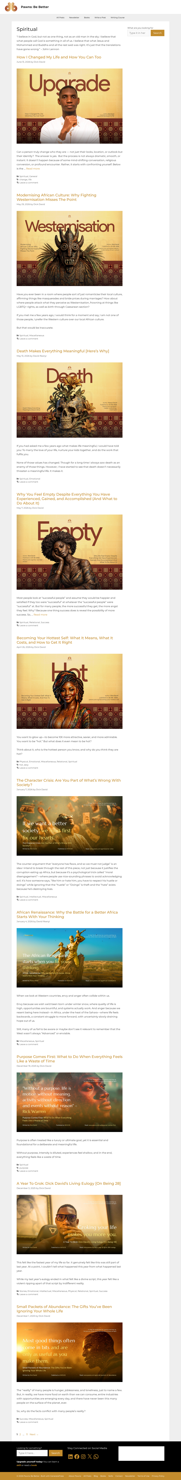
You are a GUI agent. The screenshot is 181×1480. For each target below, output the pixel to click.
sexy (26, 765)
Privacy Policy (158, 1476)
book (34, 1465)
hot (21, 765)
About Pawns (75, 1476)
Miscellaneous (36, 335)
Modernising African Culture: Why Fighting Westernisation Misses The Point (56, 197)
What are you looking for (140, 28)
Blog (96, 1476)
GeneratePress (57, 1476)
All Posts (60, 17)
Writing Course (117, 17)
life (30, 179)
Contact (119, 1476)
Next (34, 1434)
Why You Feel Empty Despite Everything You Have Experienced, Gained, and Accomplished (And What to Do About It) (67, 498)
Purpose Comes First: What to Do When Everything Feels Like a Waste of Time (70, 1058)
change (23, 179)
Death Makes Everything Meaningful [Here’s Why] (63, 351)
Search (157, 32)
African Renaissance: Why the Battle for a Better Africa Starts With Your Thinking (67, 914)
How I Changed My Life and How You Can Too (59, 57)
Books (87, 17)
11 (27, 1434)
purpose (23, 1168)
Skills (110, 1476)
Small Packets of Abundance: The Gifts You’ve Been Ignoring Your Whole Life (64, 1308)
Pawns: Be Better (35, 7)
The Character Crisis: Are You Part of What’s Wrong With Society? (69, 782)
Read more (33, 168)
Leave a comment (28, 182)
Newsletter (74, 17)
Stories (23, 1291)
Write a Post (100, 17)
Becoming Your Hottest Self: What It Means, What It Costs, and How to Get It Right (65, 640)
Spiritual (23, 176)
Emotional (34, 479)
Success (45, 622)
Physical (23, 761)
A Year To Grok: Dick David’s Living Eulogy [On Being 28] (69, 1183)
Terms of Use (143, 1476)
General (33, 176)
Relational (34, 622)
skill (19, 1465)
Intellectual (35, 897)
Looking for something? (29, 1448)
